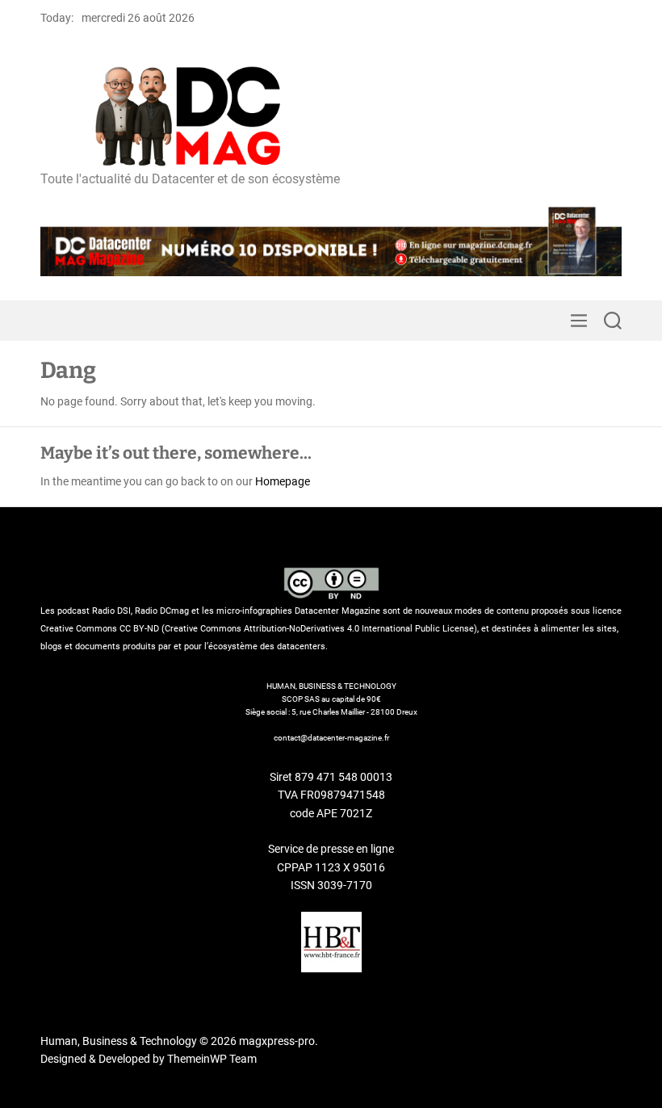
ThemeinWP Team (212, 1058)
